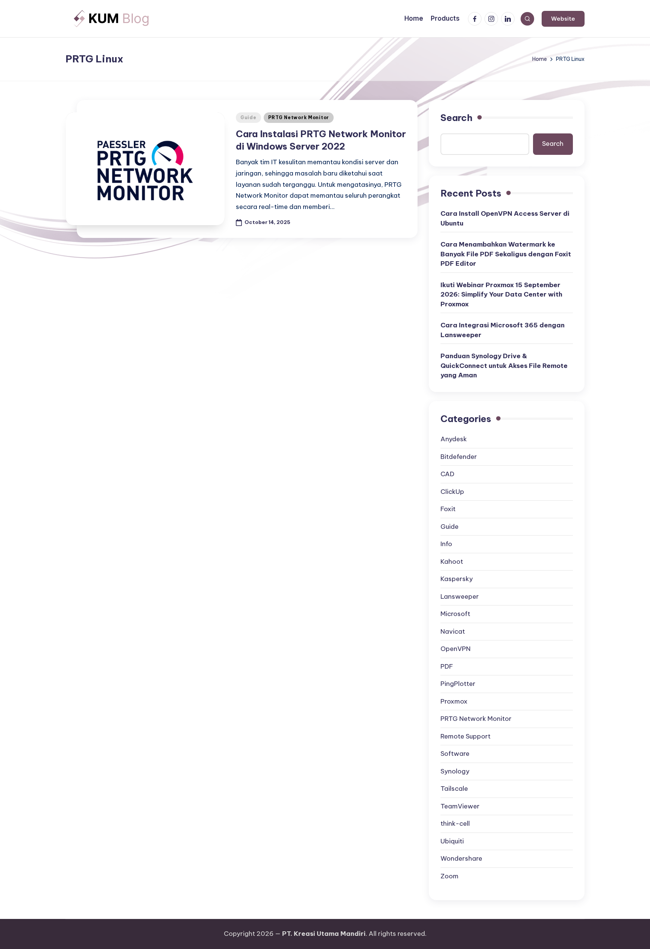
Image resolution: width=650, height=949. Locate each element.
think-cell (455, 823)
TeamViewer (460, 806)
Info (446, 544)
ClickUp (452, 491)
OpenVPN (455, 649)
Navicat (452, 631)
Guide (248, 117)
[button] (563, 19)
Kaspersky (456, 579)
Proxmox (454, 701)
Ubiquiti (452, 841)
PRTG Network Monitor (298, 117)
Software (454, 753)
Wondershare (461, 858)
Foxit (448, 509)
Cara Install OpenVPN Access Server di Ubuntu (505, 218)
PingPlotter (457, 684)
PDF (446, 666)
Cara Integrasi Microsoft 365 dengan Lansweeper (502, 330)
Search (456, 117)
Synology (454, 771)
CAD (447, 474)
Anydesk (453, 439)
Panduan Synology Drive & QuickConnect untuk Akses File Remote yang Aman (504, 365)
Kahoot (451, 561)
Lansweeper (459, 596)
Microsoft (455, 614)
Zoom (449, 876)
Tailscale (454, 788)
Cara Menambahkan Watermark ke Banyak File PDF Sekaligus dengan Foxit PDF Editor (505, 254)
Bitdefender (458, 457)
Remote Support (465, 736)
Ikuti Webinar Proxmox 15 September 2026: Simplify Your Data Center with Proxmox (501, 294)
